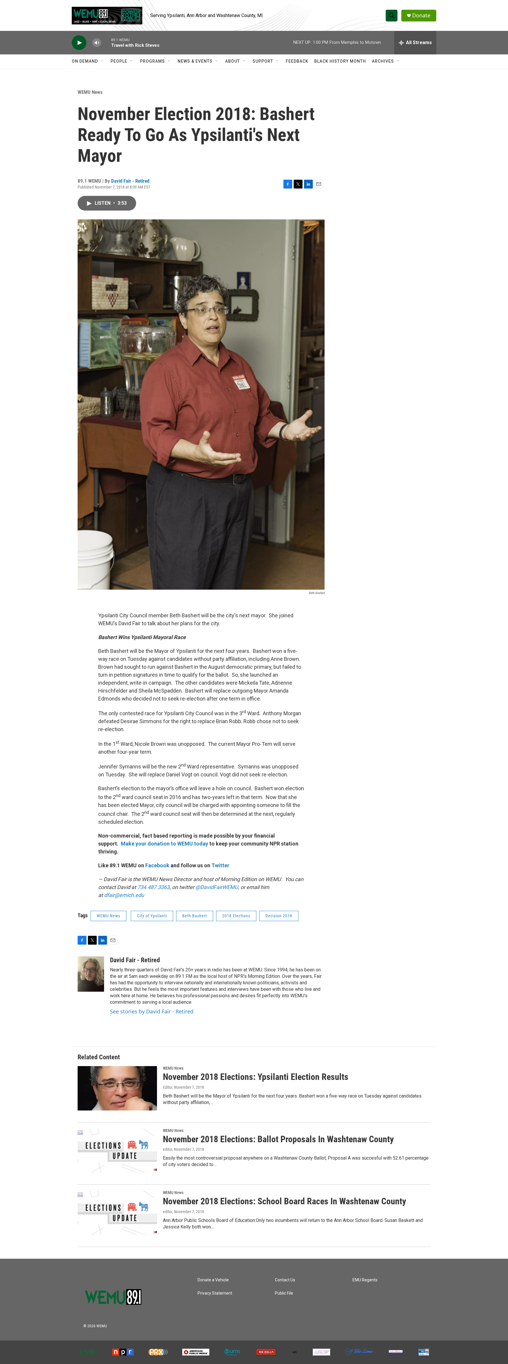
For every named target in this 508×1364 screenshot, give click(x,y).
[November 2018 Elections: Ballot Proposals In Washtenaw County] (117, 1150)
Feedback (297, 61)
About (232, 61)
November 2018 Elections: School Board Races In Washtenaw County (284, 1201)
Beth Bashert (194, 915)
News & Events (195, 61)
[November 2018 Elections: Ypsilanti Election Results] (117, 1088)
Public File (284, 1293)
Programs (152, 61)
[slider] (106, 42)
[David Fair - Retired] (91, 974)
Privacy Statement (215, 1293)
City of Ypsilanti (152, 915)
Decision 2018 (278, 915)
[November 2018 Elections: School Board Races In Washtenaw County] (117, 1212)
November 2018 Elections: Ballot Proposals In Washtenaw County (278, 1139)
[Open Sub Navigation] (102, 61)
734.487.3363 (153, 887)
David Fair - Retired (130, 181)
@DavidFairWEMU (216, 887)
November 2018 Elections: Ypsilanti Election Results (255, 1077)
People (119, 61)
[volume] (97, 42)
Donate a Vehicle (213, 1280)
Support (263, 61)
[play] (79, 42)
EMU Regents (364, 1280)
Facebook (157, 865)
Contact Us (285, 1280)
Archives (383, 61)
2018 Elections (236, 915)
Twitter (220, 865)
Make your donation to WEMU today (165, 844)
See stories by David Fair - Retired (151, 1011)
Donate (421, 15)
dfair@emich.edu (124, 895)
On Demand (85, 61)
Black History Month (340, 61)
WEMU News (90, 92)
